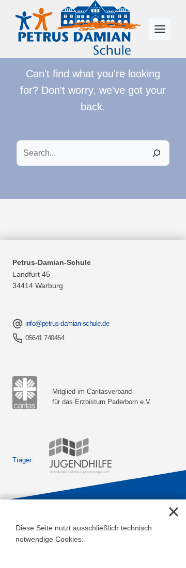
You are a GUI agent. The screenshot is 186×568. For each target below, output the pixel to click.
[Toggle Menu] (160, 29)
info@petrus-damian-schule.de (67, 323)
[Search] (156, 153)
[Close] (173, 512)
